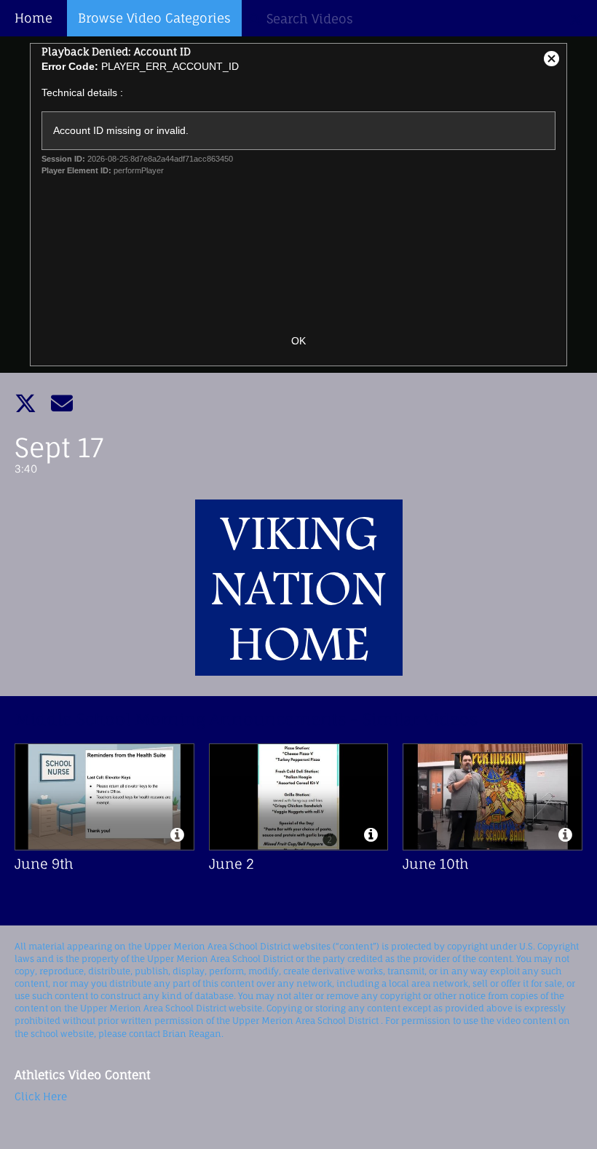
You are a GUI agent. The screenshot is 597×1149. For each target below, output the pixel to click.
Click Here (41, 1096)
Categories (154, 17)
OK (298, 341)
